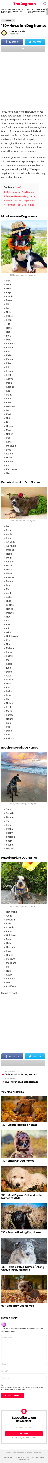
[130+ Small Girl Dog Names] (24, 1144)
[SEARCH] (45, 3)
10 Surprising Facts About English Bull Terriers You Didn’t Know (12, 11)
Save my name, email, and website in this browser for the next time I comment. (23, 1388)
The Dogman (24, 3)
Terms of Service (22, 1457)
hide (18, 187)
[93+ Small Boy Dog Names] (24, 1289)
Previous (1, 11)
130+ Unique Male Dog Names (19, 1125)
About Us (8, 1457)
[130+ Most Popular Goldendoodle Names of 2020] (24, 1179)
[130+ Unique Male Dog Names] (24, 1109)
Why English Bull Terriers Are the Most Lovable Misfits (37, 11)
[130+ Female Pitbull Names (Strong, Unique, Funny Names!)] (24, 1251)
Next (46, 11)
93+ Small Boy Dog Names (17, 1306)
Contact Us (24, 1460)
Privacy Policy (38, 1457)
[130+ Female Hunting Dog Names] (24, 1216)
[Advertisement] (24, 81)
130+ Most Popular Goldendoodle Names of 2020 (21, 1196)
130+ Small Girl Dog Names (17, 1161)
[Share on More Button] (23, 49)
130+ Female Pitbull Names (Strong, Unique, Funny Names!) (23, 1268)
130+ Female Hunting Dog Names (21, 1232)
